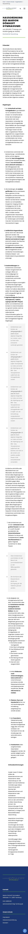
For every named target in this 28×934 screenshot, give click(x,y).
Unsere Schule (10, 2)
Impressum (6, 917)
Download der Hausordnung (10, 34)
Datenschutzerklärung (9, 920)
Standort (5, 923)
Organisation (18, 2)
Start (4, 2)
